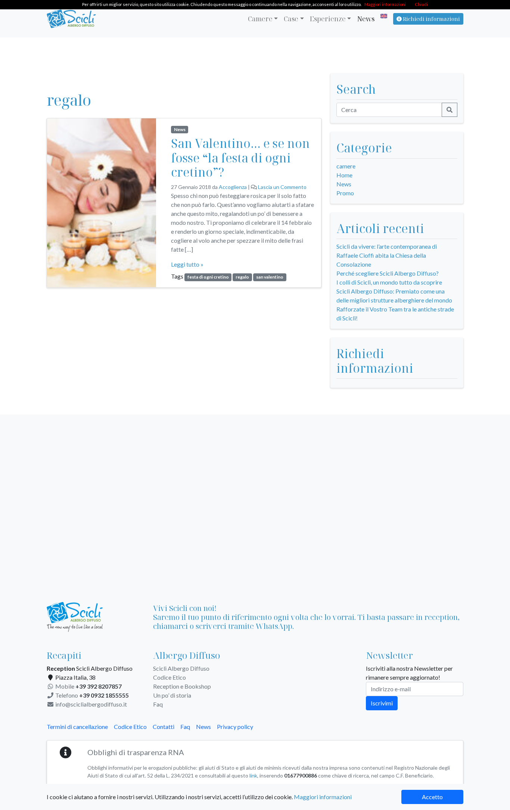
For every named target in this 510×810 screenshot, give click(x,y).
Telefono (91, 695)
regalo (242, 277)
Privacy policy (235, 726)
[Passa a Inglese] (382, 16)
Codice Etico (169, 677)
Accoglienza (233, 187)
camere (345, 166)
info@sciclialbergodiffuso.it (90, 704)
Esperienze (328, 18)
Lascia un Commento (282, 187)
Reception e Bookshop (182, 686)
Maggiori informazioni (323, 796)
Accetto (432, 796)
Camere (260, 18)
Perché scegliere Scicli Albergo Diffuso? (387, 273)
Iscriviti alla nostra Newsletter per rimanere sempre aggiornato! (409, 673)
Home (344, 175)
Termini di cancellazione (77, 726)
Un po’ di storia (172, 695)
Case (291, 18)
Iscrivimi (382, 703)
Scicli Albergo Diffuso (181, 668)
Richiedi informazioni (431, 18)
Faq (158, 704)
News (365, 18)
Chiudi (421, 4)
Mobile (88, 686)
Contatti (163, 726)
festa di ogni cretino (208, 277)
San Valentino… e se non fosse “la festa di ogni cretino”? (240, 157)
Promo (345, 192)
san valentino (269, 277)
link (253, 775)
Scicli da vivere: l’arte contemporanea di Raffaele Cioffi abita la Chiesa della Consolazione (386, 255)
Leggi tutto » (187, 264)
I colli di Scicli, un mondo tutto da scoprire (389, 282)
